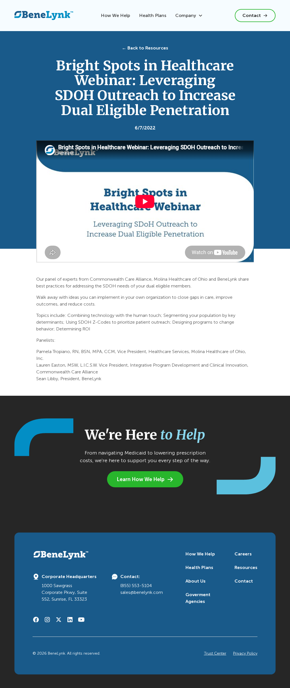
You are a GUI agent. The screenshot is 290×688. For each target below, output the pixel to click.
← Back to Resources (145, 48)
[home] (43, 15)
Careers (243, 554)
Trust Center (215, 653)
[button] (189, 15)
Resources (245, 567)
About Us (195, 581)
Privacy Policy (245, 653)
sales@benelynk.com (141, 592)
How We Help (115, 15)
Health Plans (152, 15)
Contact (243, 581)
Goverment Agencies (197, 598)
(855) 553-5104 (136, 585)
